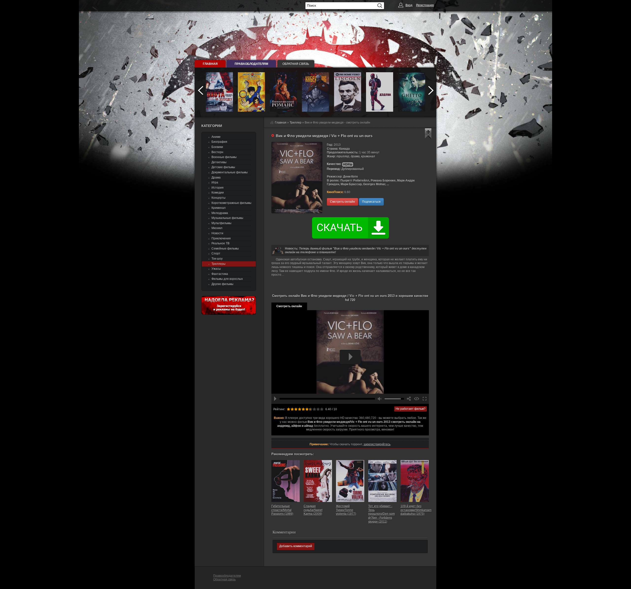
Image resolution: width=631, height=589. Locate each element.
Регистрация (425, 5)
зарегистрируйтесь (377, 444)
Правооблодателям (227, 575)
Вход (408, 5)
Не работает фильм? (410, 409)
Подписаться (371, 201)
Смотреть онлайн (342, 201)
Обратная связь (295, 64)
